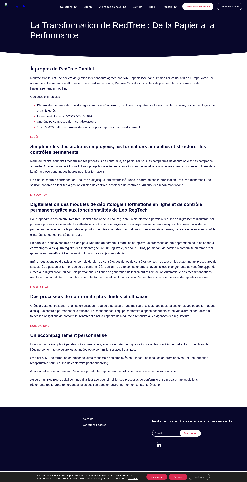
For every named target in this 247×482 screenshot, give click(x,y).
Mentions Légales (94, 425)
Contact (137, 7)
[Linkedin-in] (159, 445)
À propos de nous (110, 7)
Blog (152, 7)
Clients (88, 7)
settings (133, 478)
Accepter (156, 477)
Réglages (199, 477)
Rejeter (178, 477)
